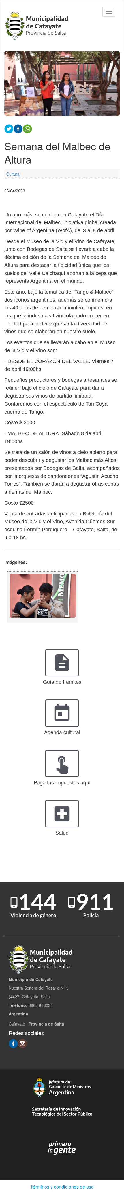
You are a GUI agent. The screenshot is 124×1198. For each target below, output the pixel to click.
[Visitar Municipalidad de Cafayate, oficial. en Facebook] (13, 1043)
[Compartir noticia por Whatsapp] (27, 128)
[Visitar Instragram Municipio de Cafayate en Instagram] (22, 1043)
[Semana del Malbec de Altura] (42, 597)
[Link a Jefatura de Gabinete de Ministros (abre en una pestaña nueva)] (62, 1087)
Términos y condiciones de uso (62, 1186)
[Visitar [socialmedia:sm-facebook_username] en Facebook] (18, 128)
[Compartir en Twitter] (9, 128)
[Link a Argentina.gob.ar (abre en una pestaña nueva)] (62, 1148)
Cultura (13, 174)
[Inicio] (37, 25)
